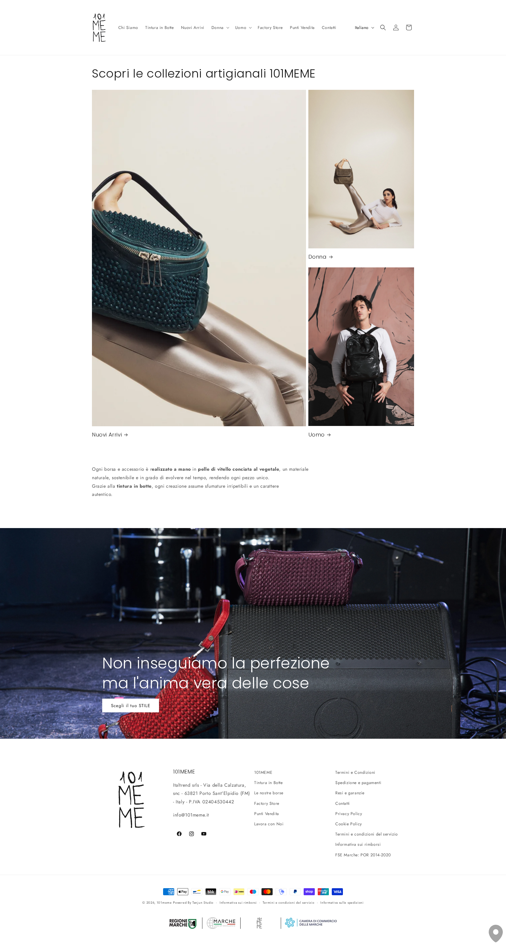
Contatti (342, 803)
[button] (220, 27)
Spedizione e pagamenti (358, 783)
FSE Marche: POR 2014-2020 (363, 855)
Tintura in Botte (268, 783)
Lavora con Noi (268, 824)
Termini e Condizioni (355, 772)
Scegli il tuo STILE (130, 705)
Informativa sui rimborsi (358, 844)
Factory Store (266, 803)
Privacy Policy (348, 814)
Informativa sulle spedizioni (342, 902)
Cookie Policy (348, 824)
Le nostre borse (268, 793)
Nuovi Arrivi (107, 434)
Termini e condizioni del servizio (366, 834)
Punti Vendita (266, 814)
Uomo (316, 434)
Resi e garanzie (350, 793)
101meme (164, 902)
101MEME (263, 772)
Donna (317, 256)
